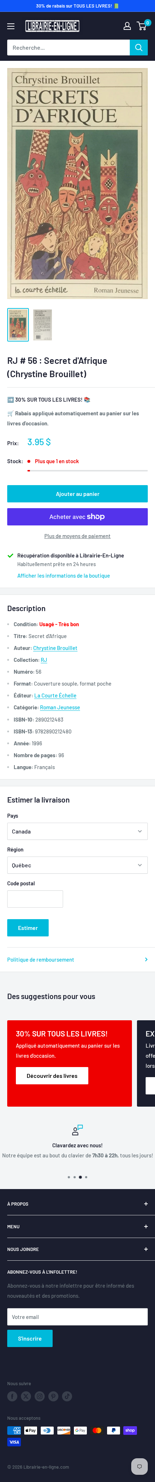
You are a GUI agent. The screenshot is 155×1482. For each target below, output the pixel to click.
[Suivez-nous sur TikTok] (67, 1396)
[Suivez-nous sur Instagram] (40, 1396)
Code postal (21, 883)
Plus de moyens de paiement (77, 536)
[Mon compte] (127, 26)
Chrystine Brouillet (55, 648)
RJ (44, 659)
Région (15, 849)
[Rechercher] (139, 47)
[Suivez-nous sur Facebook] (12, 1396)
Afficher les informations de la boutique (63, 575)
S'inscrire (30, 1338)
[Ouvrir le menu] (10, 26)
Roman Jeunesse (60, 707)
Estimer (28, 927)
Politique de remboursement (40, 959)
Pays (12, 815)
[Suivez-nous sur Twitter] (26, 1396)
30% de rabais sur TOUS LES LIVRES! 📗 (77, 6)
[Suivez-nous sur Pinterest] (53, 1396)
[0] (141, 26)
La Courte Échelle (55, 695)
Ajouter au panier (77, 493)
